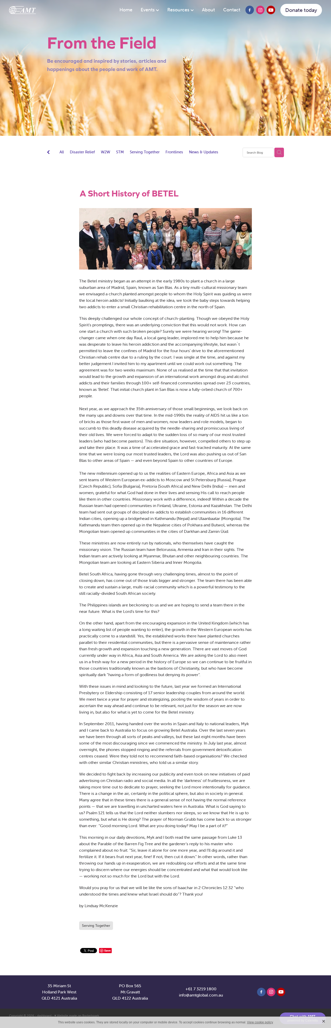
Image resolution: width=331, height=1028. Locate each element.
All (61, 151)
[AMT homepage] (40, 10)
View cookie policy (260, 1022)
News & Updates (203, 151)
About (208, 10)
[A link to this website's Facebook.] (249, 10)
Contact (231, 10)
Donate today (301, 10)
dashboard (44, 1015)
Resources (179, 10)
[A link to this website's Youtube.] (271, 10)
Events (148, 10)
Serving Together (145, 151)
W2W (105, 151)
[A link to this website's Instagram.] (260, 10)
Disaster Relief (82, 151)
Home (125, 10)
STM (120, 151)
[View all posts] (48, 153)
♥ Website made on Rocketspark (76, 1015)
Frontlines (174, 151)
